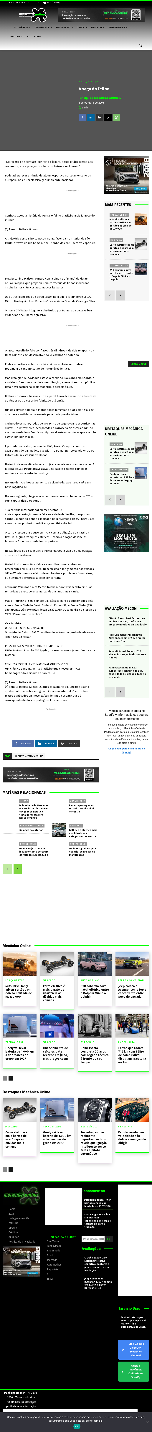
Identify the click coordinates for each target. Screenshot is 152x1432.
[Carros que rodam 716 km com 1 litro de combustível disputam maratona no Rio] (132, 1026)
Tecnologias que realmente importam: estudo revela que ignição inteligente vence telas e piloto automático (94, 1143)
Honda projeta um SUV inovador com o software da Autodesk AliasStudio (34, 851)
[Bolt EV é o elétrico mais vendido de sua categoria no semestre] (59, 830)
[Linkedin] (91, 117)
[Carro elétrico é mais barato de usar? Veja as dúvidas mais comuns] (141, 244)
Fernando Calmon (32, 825)
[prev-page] (7, 869)
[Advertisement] (72, 201)
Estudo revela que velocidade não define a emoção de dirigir (132, 1138)
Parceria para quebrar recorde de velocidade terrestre (82, 808)
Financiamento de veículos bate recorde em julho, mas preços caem (55, 1053)
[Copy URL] (108, 117)
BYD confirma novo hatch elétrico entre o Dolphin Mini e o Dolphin (95, 991)
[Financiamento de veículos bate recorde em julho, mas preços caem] (57, 1026)
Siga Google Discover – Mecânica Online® (136, 1349)
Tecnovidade (119, 469)
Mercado (76, 825)
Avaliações (91, 1248)
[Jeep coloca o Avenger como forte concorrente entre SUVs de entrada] (132, 964)
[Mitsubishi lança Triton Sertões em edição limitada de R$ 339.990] (141, 219)
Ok (77, 1426)
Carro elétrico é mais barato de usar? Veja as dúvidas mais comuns (122, 249)
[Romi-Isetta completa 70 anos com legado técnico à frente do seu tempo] (95, 1026)
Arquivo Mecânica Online (29, 756)
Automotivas (119, 265)
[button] (140, 45)
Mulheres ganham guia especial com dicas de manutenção (82, 851)
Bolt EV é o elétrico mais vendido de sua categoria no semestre (83, 833)
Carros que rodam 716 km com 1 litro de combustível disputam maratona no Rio (132, 1055)
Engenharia (77, 801)
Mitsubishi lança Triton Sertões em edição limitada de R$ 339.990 (18, 991)
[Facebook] (82, 117)
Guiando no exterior (31, 830)
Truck (24, 801)
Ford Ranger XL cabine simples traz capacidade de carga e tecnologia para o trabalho (97, 1220)
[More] (85, 743)
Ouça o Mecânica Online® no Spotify (132, 1371)
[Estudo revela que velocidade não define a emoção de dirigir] (132, 1110)
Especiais (88, 1042)
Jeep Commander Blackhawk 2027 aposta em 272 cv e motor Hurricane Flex (127, 637)
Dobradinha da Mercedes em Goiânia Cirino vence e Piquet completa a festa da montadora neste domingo (33, 811)
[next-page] (18, 869)
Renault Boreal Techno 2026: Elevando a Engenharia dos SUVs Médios (127, 654)
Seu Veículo (89, 82)
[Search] (109, 1239)
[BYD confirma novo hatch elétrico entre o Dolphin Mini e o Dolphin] (141, 269)
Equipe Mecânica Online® (102, 98)
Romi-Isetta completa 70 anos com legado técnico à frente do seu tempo (95, 1055)
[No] (147, 1422)
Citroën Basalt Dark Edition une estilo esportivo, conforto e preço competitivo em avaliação (128, 621)
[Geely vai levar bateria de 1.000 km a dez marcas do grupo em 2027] (141, 473)
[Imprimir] (99, 117)
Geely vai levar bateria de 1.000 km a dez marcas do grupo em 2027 (122, 479)
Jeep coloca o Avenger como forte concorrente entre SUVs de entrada (132, 991)
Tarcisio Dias (129, 1308)
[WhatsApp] (116, 117)
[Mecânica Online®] (32, 15)
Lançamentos (119, 215)
